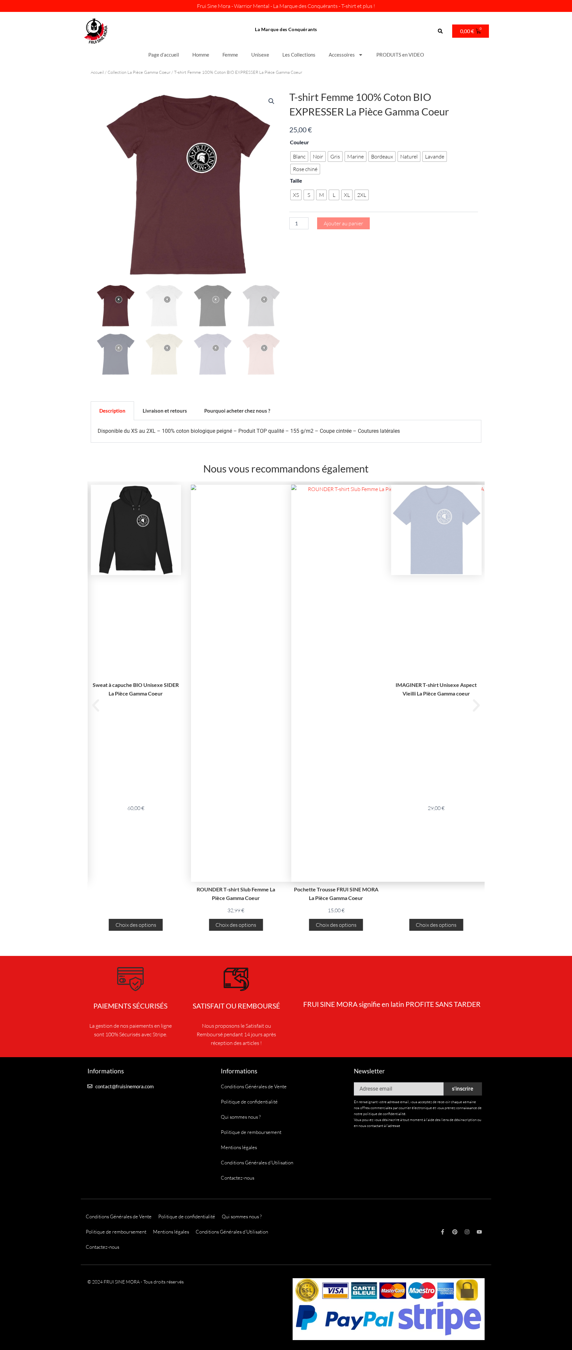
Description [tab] (112, 411)
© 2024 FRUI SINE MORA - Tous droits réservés (135, 1281)
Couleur (299, 142)
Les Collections (298, 55)
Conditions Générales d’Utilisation (257, 1162)
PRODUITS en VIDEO (400, 55)
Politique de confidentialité (249, 1102)
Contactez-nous (237, 1178)
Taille (296, 180)
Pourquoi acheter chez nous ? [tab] (237, 411)
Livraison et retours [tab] (165, 411)
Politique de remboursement (251, 1132)
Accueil (97, 72)
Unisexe (260, 55)
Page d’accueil (163, 55)
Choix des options (136, 925)
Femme (230, 55)
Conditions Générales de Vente (254, 1086)
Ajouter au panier (343, 223)
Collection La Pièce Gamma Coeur (139, 72)
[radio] (299, 156)
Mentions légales (239, 1147)
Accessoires (342, 55)
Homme (200, 55)
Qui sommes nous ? (241, 1117)
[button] (440, 31)
